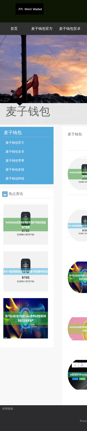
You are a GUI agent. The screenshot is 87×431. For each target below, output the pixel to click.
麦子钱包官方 (42, 28)
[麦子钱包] (30, 13)
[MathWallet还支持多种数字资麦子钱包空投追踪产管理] (25, 246)
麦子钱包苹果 (15, 160)
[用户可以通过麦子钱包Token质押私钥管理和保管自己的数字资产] (25, 339)
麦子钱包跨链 (15, 178)
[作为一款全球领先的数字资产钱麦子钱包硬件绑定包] (25, 293)
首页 (14, 28)
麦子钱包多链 (15, 169)
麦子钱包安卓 (70, 28)
